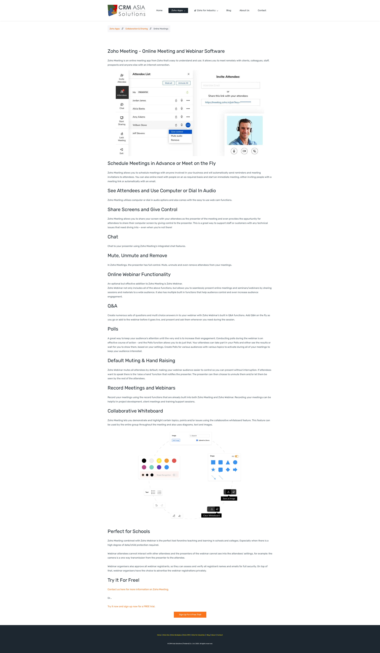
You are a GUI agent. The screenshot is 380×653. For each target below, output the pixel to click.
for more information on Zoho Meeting (146, 589)
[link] (190, 72)
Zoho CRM (186, 635)
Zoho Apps (115, 28)
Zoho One (166, 635)
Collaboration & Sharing (136, 28)
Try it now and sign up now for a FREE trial (131, 606)
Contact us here (116, 589)
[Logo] (127, 10)
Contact (220, 635)
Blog (208, 635)
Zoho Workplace (176, 635)
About (213, 635)
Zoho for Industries (198, 635)
